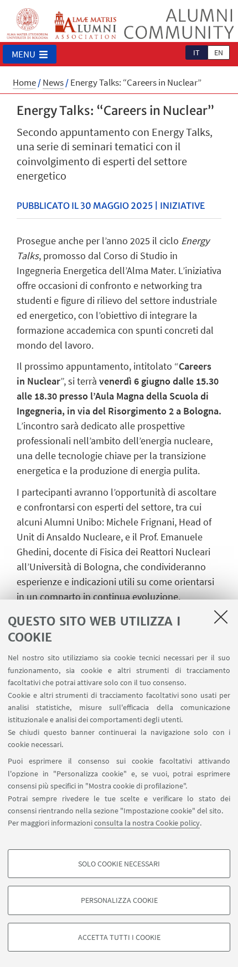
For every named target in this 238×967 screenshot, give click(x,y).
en (218, 52)
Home (24, 82)
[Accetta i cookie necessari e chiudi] (221, 617)
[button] (29, 54)
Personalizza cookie (119, 900)
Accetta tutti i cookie (119, 937)
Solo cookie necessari (119, 864)
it (196, 52)
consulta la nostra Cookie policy (147, 823)
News (53, 82)
